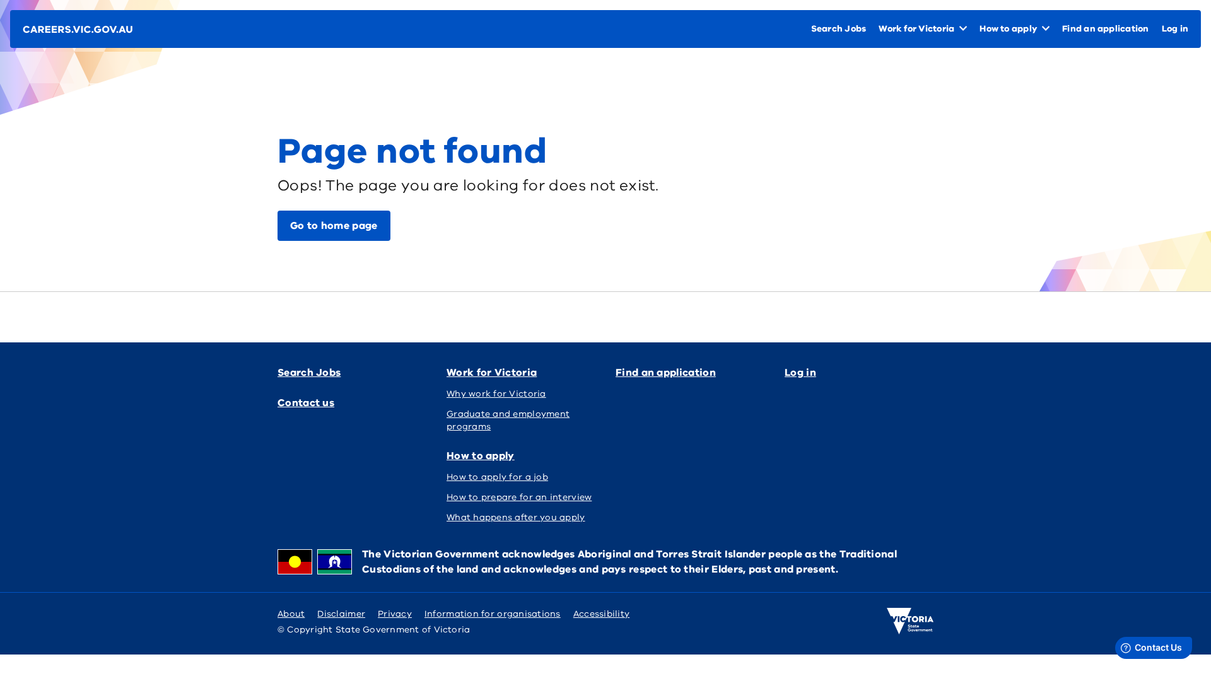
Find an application (666, 373)
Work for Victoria (492, 373)
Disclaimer (341, 614)
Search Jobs (309, 373)
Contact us (306, 403)
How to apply (481, 456)
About (291, 614)
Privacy (395, 614)
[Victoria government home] (910, 621)
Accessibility (601, 614)
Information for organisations (492, 614)
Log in (800, 373)
